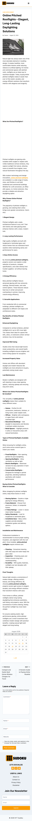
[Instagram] (16, 768)
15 (22, 643)
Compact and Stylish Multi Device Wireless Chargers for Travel (7, 673)
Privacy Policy (16, 782)
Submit (16, 808)
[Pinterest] (19, 768)
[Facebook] (12, 768)
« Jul (15, 658)
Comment (7, 697)
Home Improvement (8, 12)
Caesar (6, 35)
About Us (16, 777)
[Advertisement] (16, 103)
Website (6, 737)
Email (5, 729)
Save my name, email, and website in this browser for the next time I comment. (16, 742)
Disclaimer (16, 785)
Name (5, 721)
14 (19, 643)
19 (12, 646)
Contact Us (16, 779)
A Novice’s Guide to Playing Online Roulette (24, 670)
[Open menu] (28, 3)
